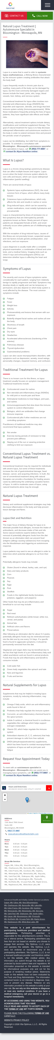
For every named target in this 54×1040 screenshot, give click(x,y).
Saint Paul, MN (13, 913)
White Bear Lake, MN (30, 922)
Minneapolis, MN (14, 911)
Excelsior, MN (27, 908)
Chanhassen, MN (14, 905)
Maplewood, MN (14, 922)
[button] (27, 800)
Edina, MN (17, 902)
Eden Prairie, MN (14, 908)
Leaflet (30, 813)
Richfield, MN (13, 919)
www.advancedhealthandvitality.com (23, 834)
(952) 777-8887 (13, 830)
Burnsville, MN (28, 905)
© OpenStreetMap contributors (45, 813)
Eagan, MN (8, 902)
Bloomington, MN (24, 916)
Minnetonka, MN (28, 911)
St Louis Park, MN (26, 919)
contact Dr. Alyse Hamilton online (21, 151)
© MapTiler (35, 813)
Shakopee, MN (26, 913)
